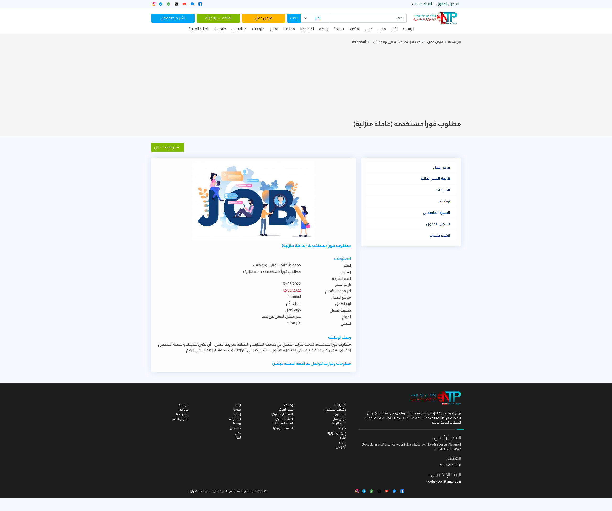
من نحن (183, 409)
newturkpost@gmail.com (443, 481)
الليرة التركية (338, 423)
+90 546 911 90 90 (449, 465)
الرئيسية (454, 42)
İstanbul (359, 42)
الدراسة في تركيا (283, 428)
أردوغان (341, 447)
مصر (238, 433)
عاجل (342, 442)
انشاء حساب (422, 4)
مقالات (289, 29)
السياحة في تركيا (283, 423)
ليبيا (238, 437)
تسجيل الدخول (447, 4)
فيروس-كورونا (336, 433)
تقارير (274, 29)
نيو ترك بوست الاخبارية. (202, 491)
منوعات (258, 29)
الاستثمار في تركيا (282, 414)
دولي (368, 29)
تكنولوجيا (307, 29)
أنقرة (343, 437)
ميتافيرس (239, 29)
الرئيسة (408, 29)
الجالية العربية (198, 29)
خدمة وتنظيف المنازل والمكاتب (396, 42)
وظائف (289, 405)
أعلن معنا (182, 414)
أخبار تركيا (340, 405)
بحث (293, 18)
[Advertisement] (306, 83)
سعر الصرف (286, 409)
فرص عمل (263, 18)
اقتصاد (354, 29)
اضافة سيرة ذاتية (218, 18)
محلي (382, 29)
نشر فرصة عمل (172, 18)
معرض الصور (180, 419)
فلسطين (235, 428)
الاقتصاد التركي (284, 419)
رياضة (323, 29)
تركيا (238, 405)
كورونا (342, 428)
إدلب (237, 414)
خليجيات (220, 29)
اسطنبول (340, 414)
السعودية (234, 419)
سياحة (338, 29)
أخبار (394, 29)
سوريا (237, 409)
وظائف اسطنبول (335, 409)
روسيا (237, 423)
